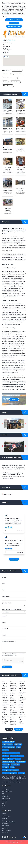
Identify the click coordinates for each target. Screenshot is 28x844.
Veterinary (21, 773)
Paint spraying (13, 712)
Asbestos (4, 697)
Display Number (11, 40)
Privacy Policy (5, 12)
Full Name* (4, 577)
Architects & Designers (8, 741)
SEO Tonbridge (5, 828)
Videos (20, 74)
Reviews (5, 82)
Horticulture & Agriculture (17, 755)
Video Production (6, 798)
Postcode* (4, 615)
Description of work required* (9, 641)
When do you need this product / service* (11, 609)
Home (3, 788)
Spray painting (22, 699)
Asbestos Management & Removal (5, 704)
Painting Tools (22, 688)
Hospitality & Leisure (8, 758)
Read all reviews (14, 559)
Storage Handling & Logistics (9, 773)
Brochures (21, 78)
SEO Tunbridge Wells (6, 830)
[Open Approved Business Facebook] (2, 837)
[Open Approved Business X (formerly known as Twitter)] (15, 837)
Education (5, 750)
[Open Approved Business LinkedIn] (10, 837)
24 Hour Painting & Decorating (4, 683)
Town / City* (5, 628)
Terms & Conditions (6, 816)
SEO (3, 793)
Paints (20, 690)
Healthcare (5, 755)
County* (4, 635)
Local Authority (15, 764)
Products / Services (16, 70)
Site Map (4, 813)
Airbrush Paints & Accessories (5, 693)
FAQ (3, 807)
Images (13, 74)
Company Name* (5, 596)
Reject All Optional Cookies (14, 26)
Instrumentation (21, 761)
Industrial (17, 758)
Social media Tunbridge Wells (8, 821)
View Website (14, 399)
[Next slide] (25, 423)
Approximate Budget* (7, 603)
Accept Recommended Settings (14, 19)
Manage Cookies (14, 23)
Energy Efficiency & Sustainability (11, 753)
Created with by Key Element (14, 842)
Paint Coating (13, 711)
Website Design (5, 795)
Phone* (3, 590)
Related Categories (7, 85)
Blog (3, 820)
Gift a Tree (4, 801)
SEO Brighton (5, 823)
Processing (5, 767)
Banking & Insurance (7, 744)
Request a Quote (15, 82)
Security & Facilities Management (10, 770)
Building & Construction (8, 747)
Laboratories (6, 764)
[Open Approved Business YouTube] (12, 837)
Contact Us (9, 729)
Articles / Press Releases (9, 78)
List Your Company (6, 789)
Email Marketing (5, 796)
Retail (12, 767)
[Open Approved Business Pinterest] (7, 837)
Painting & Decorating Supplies (22, 685)
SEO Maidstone (5, 825)
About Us (5, 74)
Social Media (4, 800)
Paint (11, 709)
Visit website (18, 729)
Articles (3, 805)
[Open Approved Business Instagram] (5, 837)
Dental (18, 747)
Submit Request (7, 667)
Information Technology (8, 761)
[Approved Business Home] (24, 837)
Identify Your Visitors (7, 791)
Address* (4, 622)
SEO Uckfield (5, 832)
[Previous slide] (2, 423)
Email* (3, 583)
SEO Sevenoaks (5, 827)
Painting (12, 717)
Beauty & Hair (18, 744)
